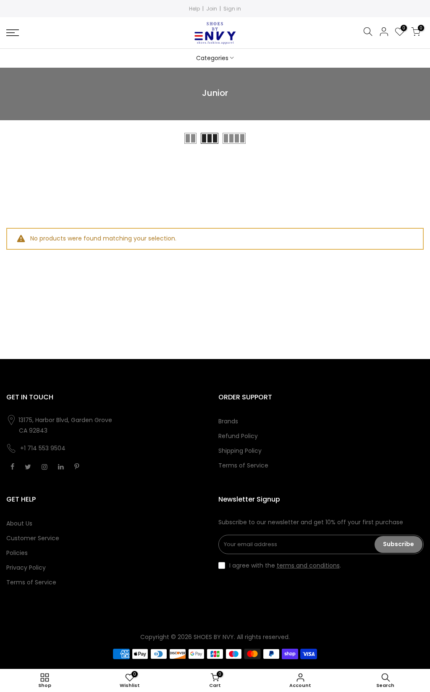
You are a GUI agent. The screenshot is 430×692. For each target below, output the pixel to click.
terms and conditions (308, 565)
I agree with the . (285, 565)
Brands (228, 421)
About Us (19, 523)
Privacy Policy (26, 567)
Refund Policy (238, 436)
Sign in (232, 8)
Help (194, 8)
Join (211, 8)
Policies (17, 553)
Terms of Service (243, 465)
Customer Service (32, 538)
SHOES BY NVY (214, 637)
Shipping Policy (240, 450)
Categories (212, 58)
